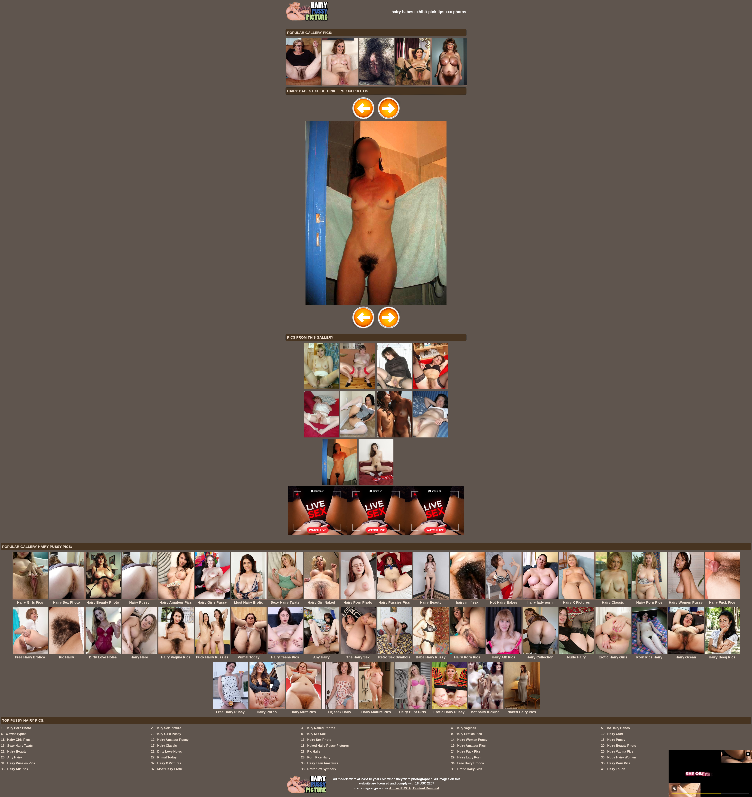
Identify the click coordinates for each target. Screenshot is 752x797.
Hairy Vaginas (466, 728)
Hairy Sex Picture (168, 728)
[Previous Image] (363, 119)
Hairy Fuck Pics (469, 751)
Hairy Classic (167, 745)
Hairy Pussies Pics (21, 763)
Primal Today (167, 757)
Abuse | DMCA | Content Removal (414, 788)
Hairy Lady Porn (469, 757)
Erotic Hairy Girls (469, 769)
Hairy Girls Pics (18, 739)
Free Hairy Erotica (470, 763)
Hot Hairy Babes (618, 728)
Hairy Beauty (16, 751)
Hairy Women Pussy (472, 739)
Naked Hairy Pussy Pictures (328, 745)
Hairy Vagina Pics (620, 751)
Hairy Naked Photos (320, 728)
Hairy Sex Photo (319, 739)
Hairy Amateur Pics (471, 745)
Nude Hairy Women (621, 757)
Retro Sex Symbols (321, 769)
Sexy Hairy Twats (20, 745)
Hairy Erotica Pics (469, 734)
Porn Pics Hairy (318, 757)
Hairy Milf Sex (316, 734)
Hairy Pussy (616, 739)
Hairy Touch (616, 769)
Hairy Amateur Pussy (173, 739)
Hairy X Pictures (169, 763)
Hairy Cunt (615, 734)
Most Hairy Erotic (170, 769)
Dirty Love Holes (169, 751)
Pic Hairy (314, 751)
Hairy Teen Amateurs (322, 763)
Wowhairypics (15, 734)
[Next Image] (388, 119)
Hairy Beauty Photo (621, 745)
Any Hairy (14, 757)
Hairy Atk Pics (17, 769)
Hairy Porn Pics (618, 763)
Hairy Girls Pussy (168, 734)
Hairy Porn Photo (18, 728)
